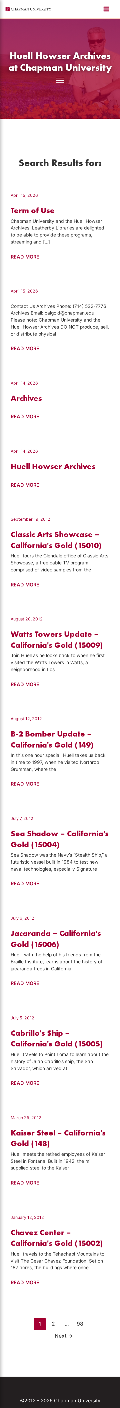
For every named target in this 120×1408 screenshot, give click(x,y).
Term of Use (33, 210)
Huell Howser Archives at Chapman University (60, 61)
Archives (26, 398)
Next (64, 1336)
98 (80, 1324)
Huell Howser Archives (53, 466)
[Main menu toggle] (106, 9)
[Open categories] (60, 80)
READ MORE (25, 257)
